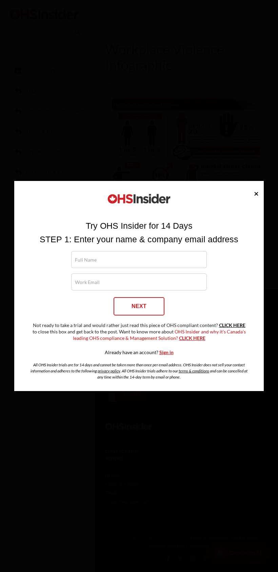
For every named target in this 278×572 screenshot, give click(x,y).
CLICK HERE (232, 325)
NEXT (139, 306)
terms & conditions (194, 370)
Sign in (166, 352)
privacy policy (109, 370)
